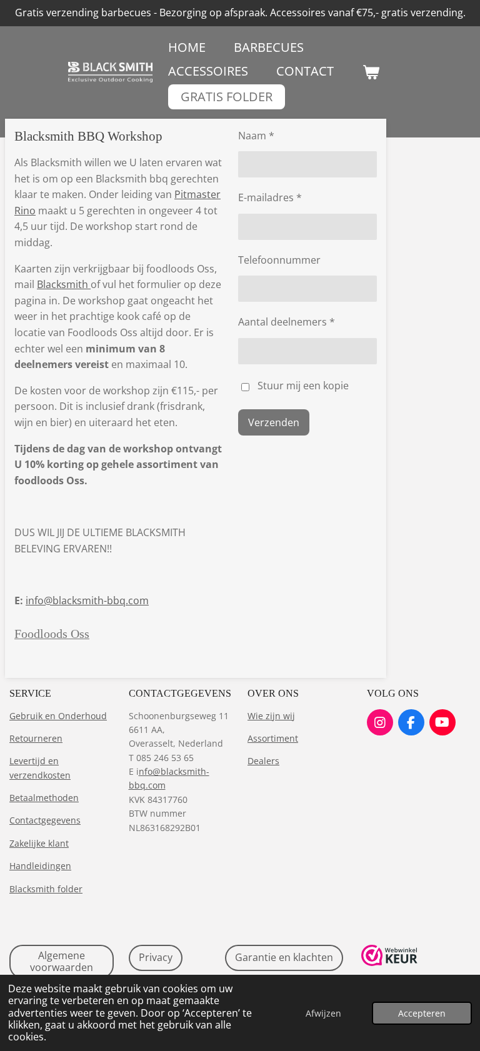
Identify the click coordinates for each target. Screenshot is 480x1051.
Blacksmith (64, 284)
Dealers (263, 761)
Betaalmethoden (44, 798)
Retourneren (35, 738)
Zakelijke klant (39, 843)
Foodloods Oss (51, 633)
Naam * (256, 135)
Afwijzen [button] (323, 1013)
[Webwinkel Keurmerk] (389, 963)
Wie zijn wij (271, 716)
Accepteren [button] (422, 1013)
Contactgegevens (45, 820)
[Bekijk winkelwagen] (370, 71)
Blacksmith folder (45, 889)
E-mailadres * (270, 197)
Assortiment (273, 738)
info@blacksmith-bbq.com (87, 600)
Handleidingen (40, 866)
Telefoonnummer (279, 260)
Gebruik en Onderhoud (58, 716)
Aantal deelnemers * (286, 322)
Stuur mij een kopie (303, 385)
